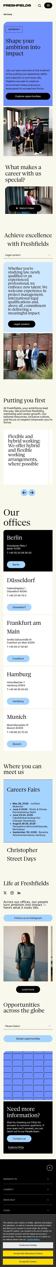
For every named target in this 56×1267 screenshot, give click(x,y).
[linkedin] (19, 893)
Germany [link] (7, 14)
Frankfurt (18, 658)
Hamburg (18, 701)
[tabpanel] (28, 320)
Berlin (16, 564)
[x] (5, 893)
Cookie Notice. (33, 1239)
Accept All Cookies (27, 1262)
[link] (28, 550)
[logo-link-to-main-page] (17, 6)
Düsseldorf (19, 607)
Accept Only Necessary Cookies (28, 1253)
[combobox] (28, 255)
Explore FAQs (16, 1147)
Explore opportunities (28, 96)
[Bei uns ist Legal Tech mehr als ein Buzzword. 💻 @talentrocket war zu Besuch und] (25, 954)
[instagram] (12, 893)
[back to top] (50, 1168)
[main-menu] (48, 5)
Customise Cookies (28, 1245)
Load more (28, 989)
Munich (17, 744)
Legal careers (22, 324)
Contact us (19, 1138)
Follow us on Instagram (28, 917)
